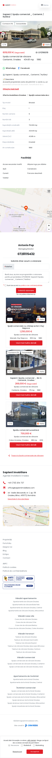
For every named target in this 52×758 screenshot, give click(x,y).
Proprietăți (7, 539)
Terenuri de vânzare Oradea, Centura (26, 649)
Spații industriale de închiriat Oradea (26, 706)
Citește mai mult (11, 89)
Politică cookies (9, 567)
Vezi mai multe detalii (26, 343)
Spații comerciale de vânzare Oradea (26, 661)
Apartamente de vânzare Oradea (26, 601)
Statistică (27, 745)
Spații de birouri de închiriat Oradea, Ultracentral (26, 703)
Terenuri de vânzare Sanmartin (26, 640)
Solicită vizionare (26, 290)
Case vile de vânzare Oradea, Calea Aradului (26, 628)
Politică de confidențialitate (15, 571)
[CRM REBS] (31, 725)
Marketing (40, 745)
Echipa (6, 554)
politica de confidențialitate (31, 285)
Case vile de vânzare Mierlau (26, 625)
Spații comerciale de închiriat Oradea (26, 691)
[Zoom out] (49, 229)
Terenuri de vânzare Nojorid (26, 643)
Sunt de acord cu (24, 285)
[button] (3, 33)
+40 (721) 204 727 (16, 483)
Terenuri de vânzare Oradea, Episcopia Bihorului (26, 646)
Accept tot (35, 751)
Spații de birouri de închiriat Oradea (26, 700)
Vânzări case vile (26, 616)
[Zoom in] (49, 225)
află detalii (31, 740)
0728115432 (26, 254)
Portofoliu (7, 543)
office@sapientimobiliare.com (21, 488)
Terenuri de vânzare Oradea (26, 637)
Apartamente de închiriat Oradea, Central (26, 682)
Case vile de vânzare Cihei (26, 622)
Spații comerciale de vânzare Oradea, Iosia (26, 667)
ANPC (5, 563)
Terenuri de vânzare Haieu (26, 652)
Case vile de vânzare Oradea (26, 619)
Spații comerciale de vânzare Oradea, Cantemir (26, 664)
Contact (6, 558)
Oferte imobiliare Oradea (14, 95)
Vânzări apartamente (26, 598)
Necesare (15, 745)
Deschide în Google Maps (18, 499)
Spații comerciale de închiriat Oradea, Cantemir (26, 694)
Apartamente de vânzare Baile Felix (26, 605)
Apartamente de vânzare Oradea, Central (26, 608)
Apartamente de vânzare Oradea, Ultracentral (26, 611)
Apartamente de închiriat (26, 676)
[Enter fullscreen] (49, 191)
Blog (4, 550)
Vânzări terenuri (26, 633)
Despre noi (7, 547)
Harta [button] (47, 44)
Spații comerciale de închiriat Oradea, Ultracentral (26, 697)
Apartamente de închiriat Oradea (26, 679)
